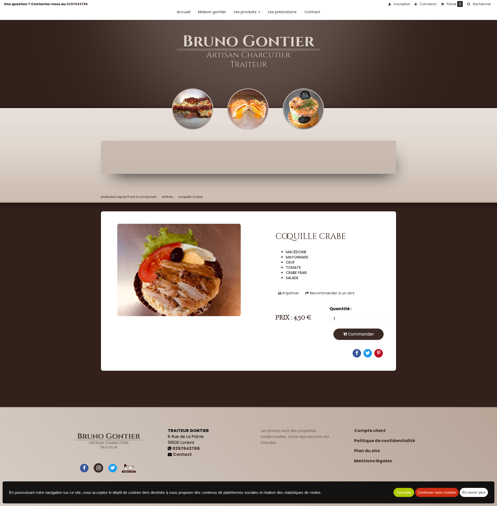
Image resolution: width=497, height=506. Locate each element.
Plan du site (367, 451)
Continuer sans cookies (437, 492)
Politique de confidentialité (384, 441)
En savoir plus (473, 492)
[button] (479, 4)
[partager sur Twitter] (113, 468)
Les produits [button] (246, 11)
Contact (312, 11)
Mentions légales (373, 461)
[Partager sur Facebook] (84, 468)
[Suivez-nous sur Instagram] (98, 468)
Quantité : (341, 309)
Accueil (183, 11)
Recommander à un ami (331, 293)
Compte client (370, 431)
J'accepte (404, 492)
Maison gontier (212, 11)
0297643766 (77, 4)
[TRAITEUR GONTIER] (248, 51)
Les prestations (282, 11)
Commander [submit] (360, 334)
